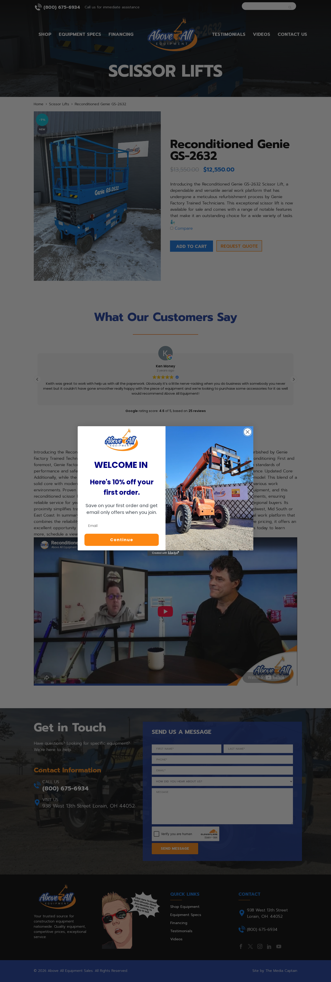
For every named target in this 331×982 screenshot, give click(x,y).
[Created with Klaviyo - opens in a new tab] (165, 553)
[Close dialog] (248, 432)
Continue (121, 540)
